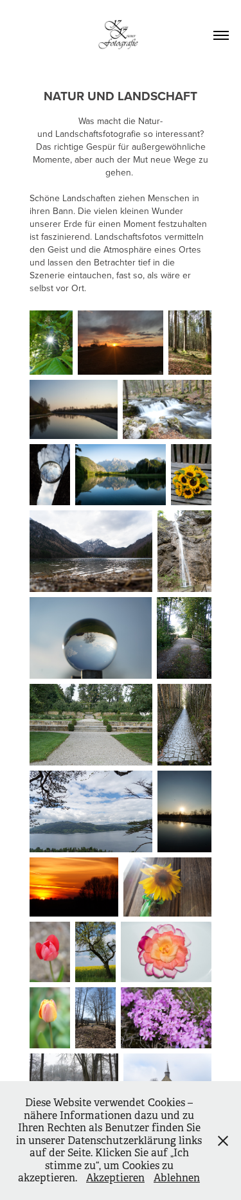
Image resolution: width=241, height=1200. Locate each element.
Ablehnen (177, 1178)
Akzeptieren (115, 1178)
